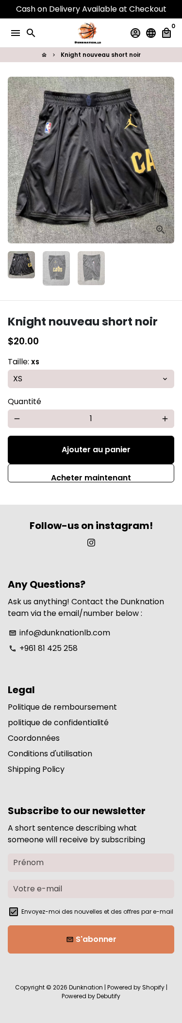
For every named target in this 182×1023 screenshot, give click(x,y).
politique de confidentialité (58, 722)
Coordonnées (34, 738)
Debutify (108, 996)
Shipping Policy (36, 769)
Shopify (153, 987)
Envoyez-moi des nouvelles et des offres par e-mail (97, 911)
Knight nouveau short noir (101, 55)
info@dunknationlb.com (59, 632)
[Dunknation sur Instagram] (91, 542)
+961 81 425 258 (43, 648)
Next (165, 160)
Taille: (23, 361)
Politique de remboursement (62, 707)
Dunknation (86, 987)
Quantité (24, 401)
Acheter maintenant (91, 477)
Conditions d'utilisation (50, 753)
